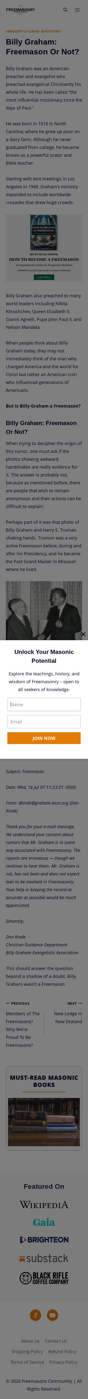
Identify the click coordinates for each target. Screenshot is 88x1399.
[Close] (83, 634)
